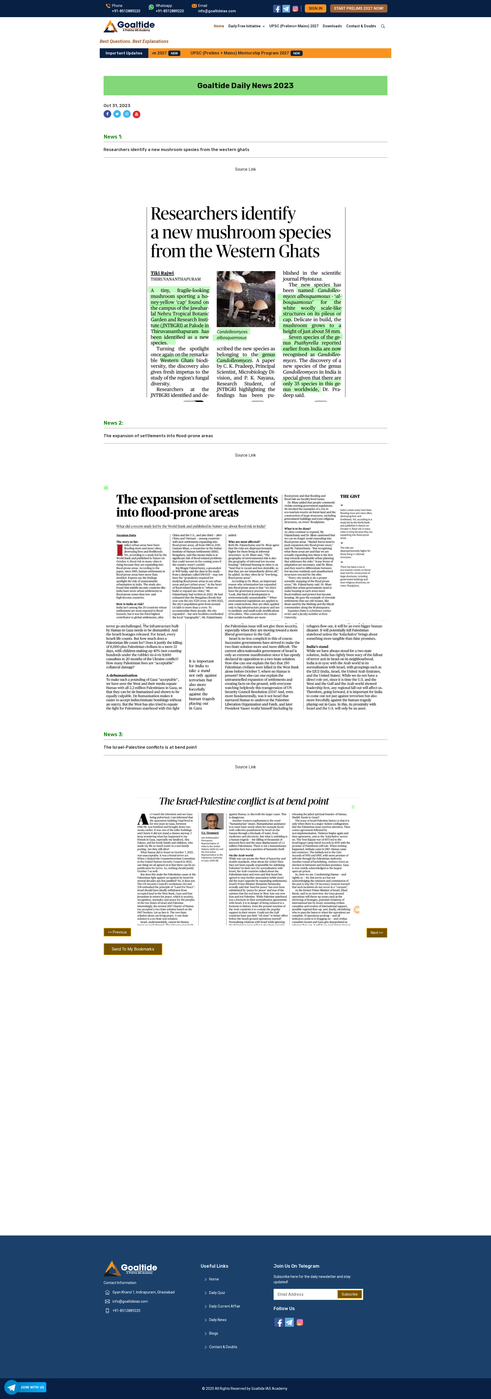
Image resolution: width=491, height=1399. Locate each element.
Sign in (315, 8)
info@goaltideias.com (130, 1301)
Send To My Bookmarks (133, 949)
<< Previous (117, 932)
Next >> (377, 933)
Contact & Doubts (361, 26)
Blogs (213, 1333)
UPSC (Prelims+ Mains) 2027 (293, 26)
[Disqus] (245, 1024)
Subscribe (350, 1294)
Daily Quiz (217, 1293)
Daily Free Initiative (244, 26)
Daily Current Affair (224, 1306)
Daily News (218, 1320)
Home (219, 26)
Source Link (245, 169)
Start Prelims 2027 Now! (359, 8)
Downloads (332, 26)
